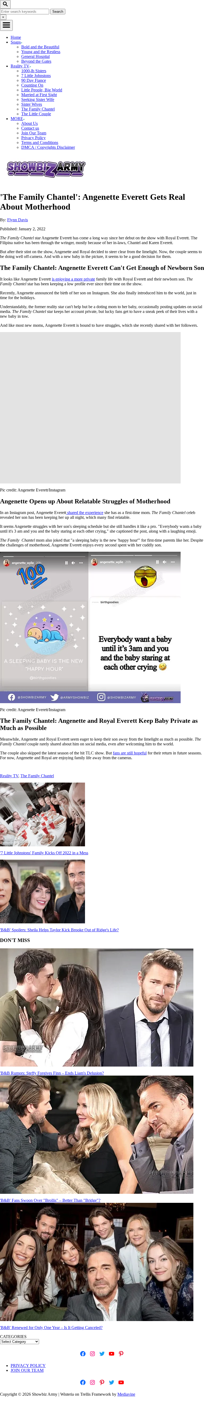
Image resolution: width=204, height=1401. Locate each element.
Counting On (32, 85)
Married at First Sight (39, 94)
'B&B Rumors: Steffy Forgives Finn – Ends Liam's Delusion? (52, 1073)
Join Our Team (33, 133)
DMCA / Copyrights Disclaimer (48, 147)
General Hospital (35, 56)
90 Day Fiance (33, 80)
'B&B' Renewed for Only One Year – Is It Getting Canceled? (51, 1327)
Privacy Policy (33, 137)
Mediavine (126, 1394)
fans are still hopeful (130, 753)
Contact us (30, 128)
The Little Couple (36, 114)
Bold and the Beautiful (40, 47)
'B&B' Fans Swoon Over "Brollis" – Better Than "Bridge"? (50, 1200)
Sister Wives (31, 104)
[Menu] (6, 25)
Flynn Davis (17, 220)
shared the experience (84, 512)
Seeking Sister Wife (37, 99)
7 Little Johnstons (36, 75)
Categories (13, 1336)
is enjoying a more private (73, 279)
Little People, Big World (41, 90)
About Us (29, 123)
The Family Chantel (38, 109)
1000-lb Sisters (33, 71)
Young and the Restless (40, 51)
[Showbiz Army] (47, 184)
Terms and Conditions (39, 142)
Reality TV (9, 776)
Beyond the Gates (36, 61)
